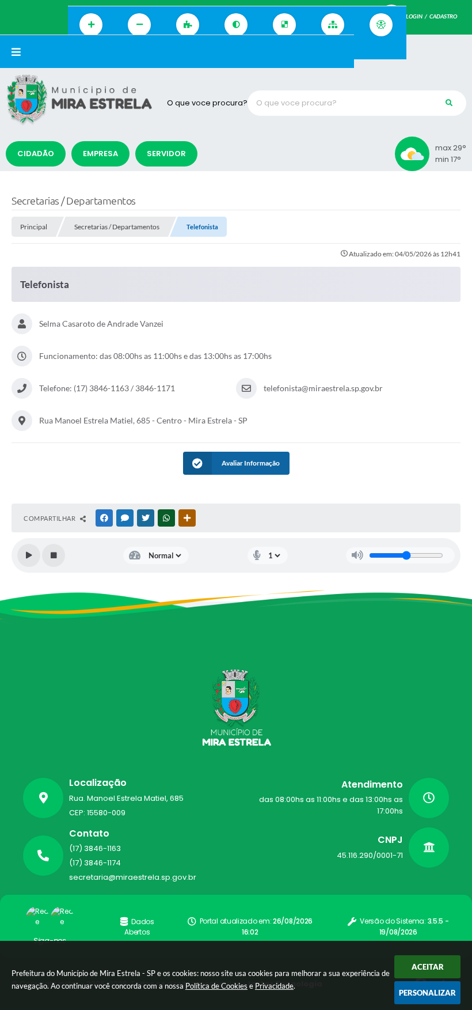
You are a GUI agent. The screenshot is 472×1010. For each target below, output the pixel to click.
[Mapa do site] (333, 24)
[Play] (28, 555)
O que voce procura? (207, 102)
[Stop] (53, 555)
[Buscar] (448, 103)
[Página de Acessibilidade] (381, 24)
